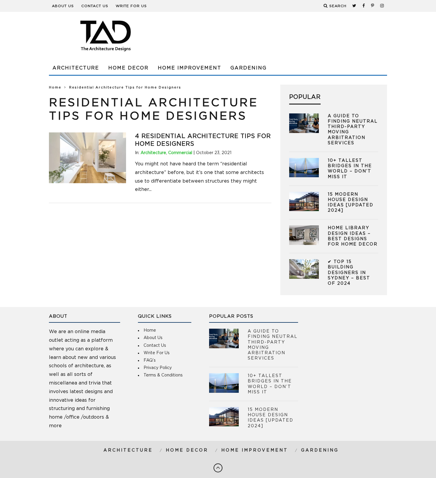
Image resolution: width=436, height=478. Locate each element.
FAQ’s (150, 360)
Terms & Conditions (163, 375)
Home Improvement (189, 68)
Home (55, 87)
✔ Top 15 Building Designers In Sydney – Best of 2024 (349, 273)
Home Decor (128, 68)
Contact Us (94, 6)
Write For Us (131, 6)
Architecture (75, 68)
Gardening (248, 68)
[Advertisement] (279, 35)
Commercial (180, 153)
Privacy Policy (158, 368)
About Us (63, 6)
